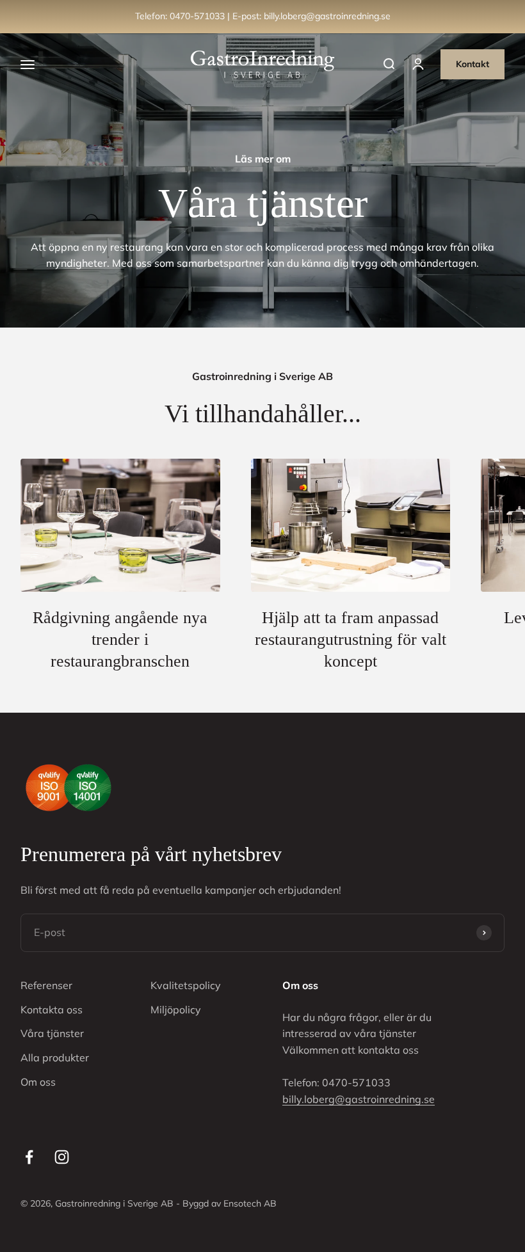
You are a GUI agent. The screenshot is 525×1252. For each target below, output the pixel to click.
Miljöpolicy (175, 1009)
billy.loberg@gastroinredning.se (358, 1099)
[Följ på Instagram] (61, 1157)
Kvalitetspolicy (185, 985)
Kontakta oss (51, 1009)
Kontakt (472, 64)
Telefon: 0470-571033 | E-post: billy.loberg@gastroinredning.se (263, 16)
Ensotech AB (250, 1203)
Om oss (38, 1081)
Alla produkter (54, 1057)
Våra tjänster (52, 1033)
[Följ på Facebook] (29, 1157)
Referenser (46, 985)
